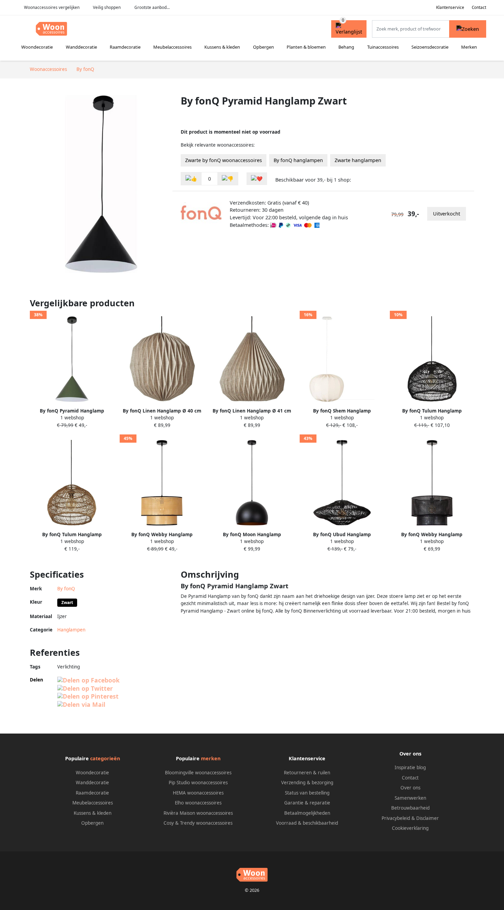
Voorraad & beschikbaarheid (307, 823)
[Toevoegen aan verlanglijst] (257, 178)
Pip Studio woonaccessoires (198, 782)
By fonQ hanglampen (298, 160)
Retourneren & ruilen (307, 773)
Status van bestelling (307, 793)
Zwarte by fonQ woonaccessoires (223, 160)
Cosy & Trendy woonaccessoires (198, 823)
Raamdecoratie (125, 47)
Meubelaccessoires (172, 47)
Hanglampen (71, 630)
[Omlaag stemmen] (227, 178)
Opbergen (263, 47)
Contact (479, 7)
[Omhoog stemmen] (191, 178)
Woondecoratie (37, 47)
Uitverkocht (446, 213)
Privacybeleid (396, 818)
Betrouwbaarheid (410, 808)
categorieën (105, 758)
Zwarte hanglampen (358, 160)
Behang (346, 47)
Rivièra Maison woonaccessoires (198, 813)
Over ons (410, 788)
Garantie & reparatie (307, 803)
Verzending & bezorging (307, 782)
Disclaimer (427, 818)
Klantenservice (450, 7)
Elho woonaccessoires (198, 803)
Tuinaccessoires (383, 47)
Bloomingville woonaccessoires (198, 773)
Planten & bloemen (306, 47)
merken (210, 758)
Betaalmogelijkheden (307, 813)
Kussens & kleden (222, 47)
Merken (469, 47)
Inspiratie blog (410, 767)
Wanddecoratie (81, 47)
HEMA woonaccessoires (198, 793)
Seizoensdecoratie (429, 47)
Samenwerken (410, 798)
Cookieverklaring (410, 828)
